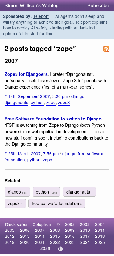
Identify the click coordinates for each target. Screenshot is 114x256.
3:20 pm (60, 96)
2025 (100, 242)
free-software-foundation (57, 203)
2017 (85, 236)
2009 (70, 230)
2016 (70, 236)
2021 (40, 242)
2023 (70, 242)
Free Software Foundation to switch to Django (53, 119)
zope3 (64, 102)
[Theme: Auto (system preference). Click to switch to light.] (60, 248)
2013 (25, 236)
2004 (100, 224)
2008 (55, 230)
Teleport (41, 16)
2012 (10, 236)
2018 (100, 236)
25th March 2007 (24, 153)
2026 (45, 248)
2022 (55, 242)
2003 (85, 224)
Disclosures (16, 224)
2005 (10, 230)
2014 (40, 236)
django (78, 96)
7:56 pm (51, 153)
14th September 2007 (29, 96)
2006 (25, 230)
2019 (10, 242)
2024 (85, 242)
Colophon (42, 224)
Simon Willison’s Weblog (32, 5)
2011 (100, 230)
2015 (55, 236)
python (37, 102)
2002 (70, 224)
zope (51, 102)
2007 (40, 230)
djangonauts (16, 102)
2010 (85, 230)
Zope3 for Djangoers (26, 74)
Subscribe (98, 5)
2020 (25, 242)
